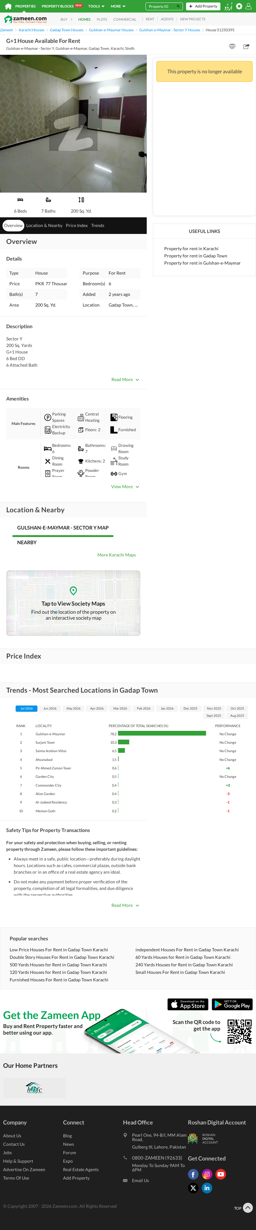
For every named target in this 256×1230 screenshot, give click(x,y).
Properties (25, 6)
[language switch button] (228, 6)
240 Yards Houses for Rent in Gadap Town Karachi (184, 964)
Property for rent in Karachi (191, 248)
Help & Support (18, 1161)
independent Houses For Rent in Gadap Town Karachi (187, 949)
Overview (13, 225)
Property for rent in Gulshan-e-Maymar (202, 263)
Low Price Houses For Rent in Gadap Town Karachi (59, 949)
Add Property (76, 1178)
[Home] (8, 6)
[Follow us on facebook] (195, 1179)
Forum (69, 1152)
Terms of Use (16, 1178)
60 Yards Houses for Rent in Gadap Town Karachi (182, 957)
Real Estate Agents (81, 1169)
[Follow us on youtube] (222, 1179)
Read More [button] (122, 379)
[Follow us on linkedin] (208, 1193)
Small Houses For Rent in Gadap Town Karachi (180, 972)
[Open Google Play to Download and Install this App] (232, 1009)
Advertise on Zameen (24, 1169)
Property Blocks (61, 6)
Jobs (7, 1152)
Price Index (77, 225)
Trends (97, 225)
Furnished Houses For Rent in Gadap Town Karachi (59, 979)
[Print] (232, 46)
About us (12, 1135)
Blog (67, 1135)
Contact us (14, 1144)
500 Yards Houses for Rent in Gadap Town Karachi (58, 964)
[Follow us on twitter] (195, 1193)
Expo (68, 1161)
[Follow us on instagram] (208, 1179)
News (68, 1144)
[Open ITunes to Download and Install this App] (189, 1009)
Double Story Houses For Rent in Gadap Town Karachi (62, 957)
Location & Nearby (44, 225)
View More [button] (122, 486)
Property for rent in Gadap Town (195, 255)
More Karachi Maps (116, 554)
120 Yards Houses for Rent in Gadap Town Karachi (58, 972)
